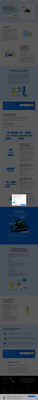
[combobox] (18, 200)
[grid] (19, 202)
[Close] (25, 195)
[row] (14, 202)
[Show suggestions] (24, 200)
